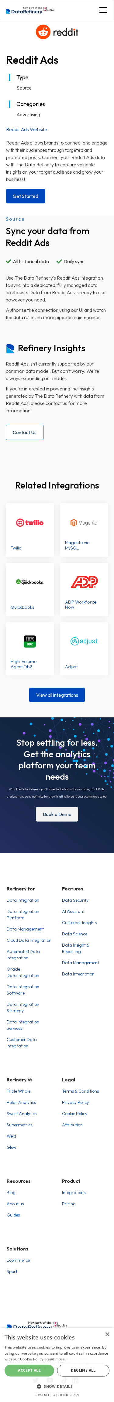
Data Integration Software (23, 990)
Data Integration (23, 900)
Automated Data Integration (23, 955)
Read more (55, 1359)
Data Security (75, 900)
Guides (13, 1215)
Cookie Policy (74, 1113)
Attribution (72, 1125)
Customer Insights (79, 922)
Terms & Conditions (80, 1091)
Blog (11, 1192)
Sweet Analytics (21, 1113)
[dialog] (57, 1365)
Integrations (73, 1192)
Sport (12, 1271)
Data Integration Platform (23, 914)
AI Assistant (73, 911)
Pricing (69, 1203)
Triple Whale (18, 1091)
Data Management (25, 929)
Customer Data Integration (22, 1043)
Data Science (74, 934)
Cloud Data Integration (29, 940)
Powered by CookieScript (57, 1395)
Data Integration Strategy (23, 1007)
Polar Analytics (21, 1102)
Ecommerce (18, 1260)
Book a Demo (57, 814)
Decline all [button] (83, 1370)
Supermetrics (19, 1125)
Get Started (25, 196)
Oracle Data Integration (23, 972)
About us (15, 1203)
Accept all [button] (29, 1370)
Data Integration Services (23, 1025)
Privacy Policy (75, 1102)
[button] (102, 10)
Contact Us (24, 432)
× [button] (107, 1334)
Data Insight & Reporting (75, 948)
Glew (11, 1147)
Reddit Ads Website (26, 129)
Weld (11, 1136)
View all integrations (57, 695)
